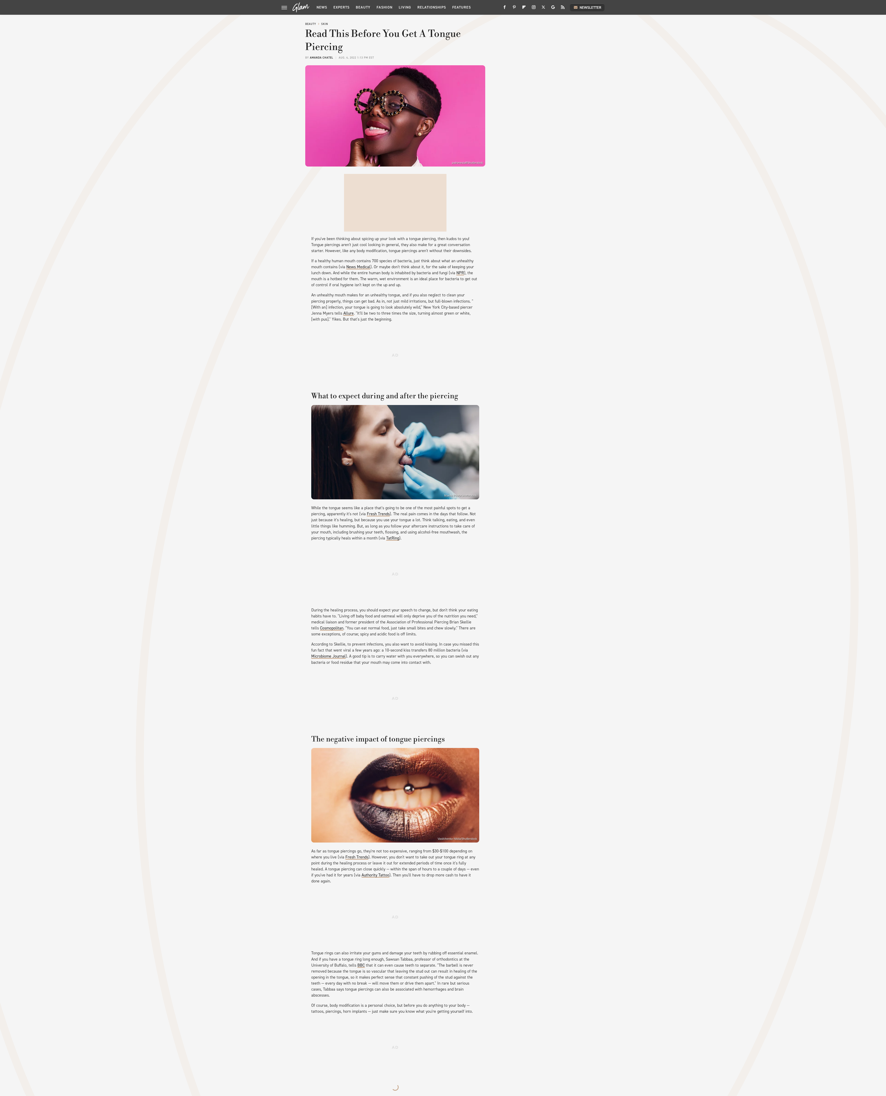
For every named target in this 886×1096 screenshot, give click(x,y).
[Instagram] (533, 8)
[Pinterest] (514, 8)
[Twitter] (543, 8)
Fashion (384, 7)
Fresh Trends (378, 514)
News (322, 7)
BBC (361, 965)
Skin (324, 24)
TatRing (392, 538)
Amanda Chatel (321, 58)
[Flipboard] (524, 8)
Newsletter (590, 7)
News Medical (358, 267)
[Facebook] (504, 8)
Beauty (363, 7)
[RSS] (562, 8)
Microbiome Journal (328, 656)
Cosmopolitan (331, 628)
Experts (341, 7)
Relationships (431, 7)
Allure (348, 313)
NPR (460, 273)
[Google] (553, 8)
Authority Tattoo (375, 875)
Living (405, 7)
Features (461, 7)
